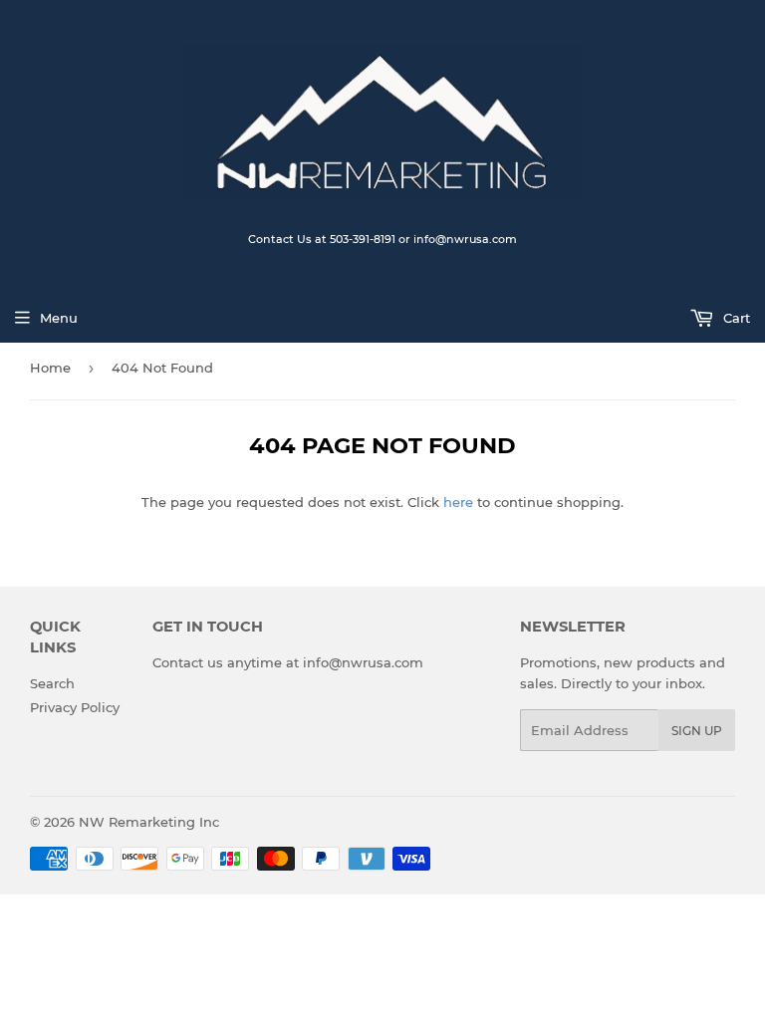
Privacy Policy (75, 707)
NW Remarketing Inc (149, 822)
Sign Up (696, 730)
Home (50, 368)
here (458, 502)
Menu (59, 318)
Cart (734, 318)
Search (52, 683)
